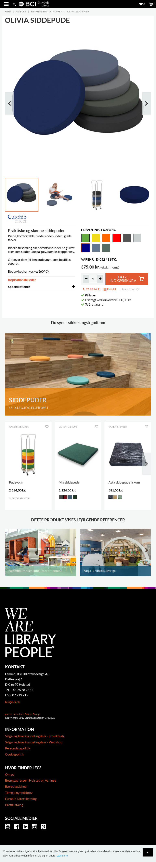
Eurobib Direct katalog (21, 799)
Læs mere (62, 855)
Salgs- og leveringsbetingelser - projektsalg (34, 736)
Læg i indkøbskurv (122, 279)
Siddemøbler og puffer (46, 11)
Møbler (21, 11)
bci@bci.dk (12, 702)
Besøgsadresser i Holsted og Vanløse (30, 780)
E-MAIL (111, 289)
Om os (9, 774)
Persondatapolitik (17, 748)
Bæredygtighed (16, 786)
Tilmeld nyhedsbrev (18, 792)
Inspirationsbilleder (22, 280)
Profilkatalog (14, 805)
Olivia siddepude (78, 11)
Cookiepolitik (14, 754)
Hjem (8, 11)
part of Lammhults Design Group (22, 714)
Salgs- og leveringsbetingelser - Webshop (33, 742)
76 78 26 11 (93, 289)
